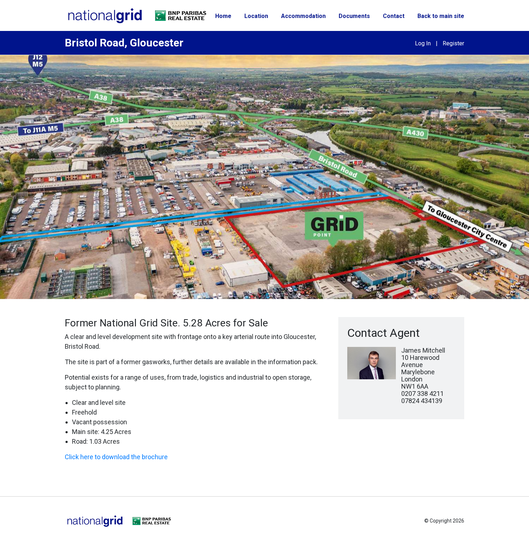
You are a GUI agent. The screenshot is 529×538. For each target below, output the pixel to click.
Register (453, 43)
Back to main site (440, 16)
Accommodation (303, 16)
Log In (423, 43)
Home (223, 16)
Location (256, 16)
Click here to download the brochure (116, 457)
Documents (354, 16)
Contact (393, 16)
